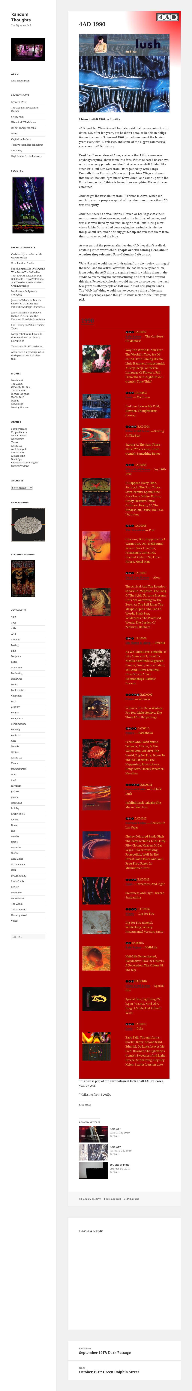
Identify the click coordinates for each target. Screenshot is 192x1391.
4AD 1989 (115, 1146)
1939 (13, 617)
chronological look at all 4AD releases (136, 1081)
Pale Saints (133, 336)
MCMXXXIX (17, 404)
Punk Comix (17, 452)
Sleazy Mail (17, 116)
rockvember (17, 898)
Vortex (14, 442)
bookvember (18, 690)
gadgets (15, 791)
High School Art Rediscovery (26, 156)
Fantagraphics (19, 428)
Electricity (16, 150)
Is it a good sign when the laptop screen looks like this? (27, 355)
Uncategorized (19, 915)
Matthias (16, 291)
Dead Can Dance (137, 577)
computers (16, 718)
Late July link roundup (23, 334)
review (15, 887)
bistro (14, 661)
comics (15, 712)
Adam (14, 352)
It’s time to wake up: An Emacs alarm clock (26, 337)
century (15, 707)
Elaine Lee (16, 445)
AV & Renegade (19, 449)
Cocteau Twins (135, 789)
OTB (13, 870)
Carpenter (16, 695)
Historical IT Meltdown (23, 122)
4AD (13, 628)
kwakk (14, 819)
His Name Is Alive (137, 643)
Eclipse (15, 752)
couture (15, 735)
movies (15, 836)
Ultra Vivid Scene (137, 431)
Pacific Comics (18, 435)
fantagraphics (18, 768)
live (13, 830)
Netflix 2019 (17, 397)
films (13, 774)
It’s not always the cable (23, 128)
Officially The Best (21, 387)
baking (15, 645)
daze (13, 740)
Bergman (16, 656)
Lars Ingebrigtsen (20, 80)
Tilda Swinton (18, 390)
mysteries (16, 847)
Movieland (17, 380)
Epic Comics (17, 439)
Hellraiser (16, 802)
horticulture (18, 814)
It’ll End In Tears (119, 1164)
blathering (16, 673)
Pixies (129, 699)
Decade (15, 400)
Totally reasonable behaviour (27, 144)
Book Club (16, 678)
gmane (14, 797)
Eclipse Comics (19, 432)
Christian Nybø (19, 254)
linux (14, 825)
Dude (14, 133)
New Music (17, 858)
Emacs (14, 763)
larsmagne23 (113, 1198)
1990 (87, 320)
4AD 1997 (115, 1128)
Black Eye (16, 459)
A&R (13, 634)
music (14, 841)
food (13, 780)
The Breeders (135, 530)
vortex (14, 920)
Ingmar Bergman (20, 393)
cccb (13, 701)
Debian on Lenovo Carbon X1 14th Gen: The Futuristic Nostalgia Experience (28, 304)
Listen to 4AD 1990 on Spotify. (100, 119)
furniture (16, 785)
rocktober (16, 892)
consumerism (18, 723)
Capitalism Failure (21, 139)
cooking (15, 729)
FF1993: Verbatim (33, 346)
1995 (13, 622)
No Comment (18, 864)
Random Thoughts (21, 17)
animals (15, 639)
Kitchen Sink (18, 455)
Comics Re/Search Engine (24, 462)
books (14, 684)
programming (18, 875)
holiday (15, 808)
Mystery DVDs (18, 102)
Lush (128, 397)
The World (16, 383)
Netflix (14, 853)
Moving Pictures (19, 407)
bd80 (13, 650)
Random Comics (25, 263)
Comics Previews (20, 466)
